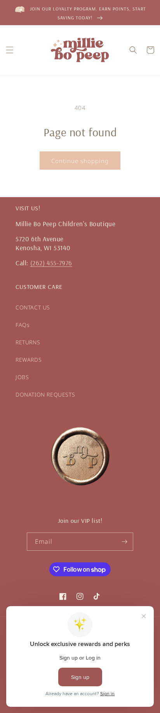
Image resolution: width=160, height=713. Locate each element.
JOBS (22, 377)
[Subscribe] (124, 542)
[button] (9, 49)
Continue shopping (80, 161)
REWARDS (29, 359)
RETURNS (28, 342)
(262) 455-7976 (51, 263)
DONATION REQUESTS (45, 394)
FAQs (23, 324)
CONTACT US (33, 307)
